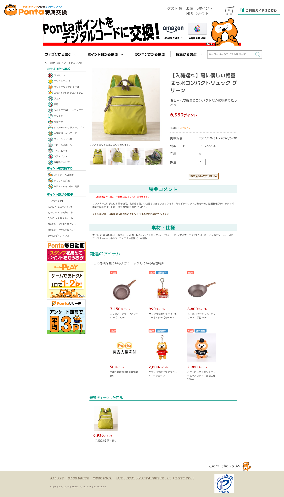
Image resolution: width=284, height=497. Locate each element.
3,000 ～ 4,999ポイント (60, 212)
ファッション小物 (73, 62)
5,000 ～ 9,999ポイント (60, 218)
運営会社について (184, 478)
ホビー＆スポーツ (63, 145)
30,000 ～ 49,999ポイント (62, 230)
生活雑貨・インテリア (65, 133)
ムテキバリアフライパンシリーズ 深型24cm (201, 315)
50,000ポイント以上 (58, 235)
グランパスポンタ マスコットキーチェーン (162, 374)
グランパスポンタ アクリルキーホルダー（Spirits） (163, 315)
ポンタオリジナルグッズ (66, 87)
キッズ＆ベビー (62, 150)
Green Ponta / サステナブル (69, 127)
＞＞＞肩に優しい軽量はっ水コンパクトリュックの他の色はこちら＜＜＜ (130, 214)
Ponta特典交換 (52, 62)
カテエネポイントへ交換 (66, 186)
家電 (56, 104)
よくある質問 (57, 478)
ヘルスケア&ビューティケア (68, 110)
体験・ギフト (61, 156)
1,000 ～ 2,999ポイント (60, 206)
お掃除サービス (62, 162)
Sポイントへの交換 (64, 174)
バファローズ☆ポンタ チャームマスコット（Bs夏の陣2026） (201, 376)
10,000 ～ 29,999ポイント (62, 224)
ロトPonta (59, 75)
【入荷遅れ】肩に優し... (105, 440)
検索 (258, 55)
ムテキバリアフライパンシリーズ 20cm (124, 315)
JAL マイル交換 (62, 180)
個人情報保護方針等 (78, 478)
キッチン (58, 116)
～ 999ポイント (56, 201)
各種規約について (102, 478)
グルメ (57, 98)
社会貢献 (58, 121)
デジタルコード (62, 81)
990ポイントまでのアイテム (68, 92)
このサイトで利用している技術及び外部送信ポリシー (143, 478)
